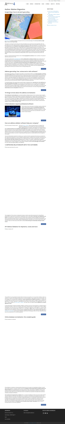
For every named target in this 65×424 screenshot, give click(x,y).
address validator (26, 125)
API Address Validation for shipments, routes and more (21, 227)
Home (27, 3)
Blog (49, 0)
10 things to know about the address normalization (20, 93)
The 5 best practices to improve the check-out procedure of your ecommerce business (54, 17)
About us (53, 3)
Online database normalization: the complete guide (20, 317)
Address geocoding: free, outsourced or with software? (21, 71)
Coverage (47, 3)
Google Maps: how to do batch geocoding (17, 12)
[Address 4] (10, 3)
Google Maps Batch (17, 58)
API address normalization (9, 310)
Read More (44, 68)
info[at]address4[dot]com (30, 412)
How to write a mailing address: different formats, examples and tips (53, 12)
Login (52, 0)
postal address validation (19, 302)
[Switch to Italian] (58, 0)
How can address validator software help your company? (22, 123)
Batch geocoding (7, 40)
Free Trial (58, 3)
